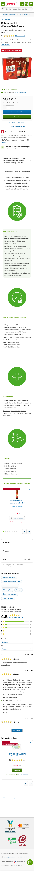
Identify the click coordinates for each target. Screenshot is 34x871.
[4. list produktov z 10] (9, 531)
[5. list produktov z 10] (11, 531)
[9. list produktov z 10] (18, 531)
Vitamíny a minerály (9, 577)
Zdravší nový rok (8, 598)
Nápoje (18, 590)
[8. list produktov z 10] (16, 531)
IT (21, 865)
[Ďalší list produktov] (29, 531)
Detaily (3, 142)
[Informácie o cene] (15, 99)
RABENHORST (6, 20)
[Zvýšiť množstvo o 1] (12, 107)
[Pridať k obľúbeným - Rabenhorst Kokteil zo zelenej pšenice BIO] (29, 489)
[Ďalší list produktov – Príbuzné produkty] (31, 783)
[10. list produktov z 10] (20, 531)
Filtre (2, 645)
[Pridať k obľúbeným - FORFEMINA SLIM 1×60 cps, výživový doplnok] (30, 742)
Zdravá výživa (7, 590)
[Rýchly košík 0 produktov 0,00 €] (31, 4)
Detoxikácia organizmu (10, 585)
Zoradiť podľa (5, 639)
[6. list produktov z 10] (13, 531)
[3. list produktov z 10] (7, 531)
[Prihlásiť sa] (26, 4)
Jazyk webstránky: (7, 861)
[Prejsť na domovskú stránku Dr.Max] (11, 4)
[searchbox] (17, 9)
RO (19, 865)
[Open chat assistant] (30, 862)
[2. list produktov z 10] (6, 531)
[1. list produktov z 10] (4, 531)
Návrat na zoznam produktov (11, 798)
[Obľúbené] (22, 4)
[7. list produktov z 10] (15, 531)
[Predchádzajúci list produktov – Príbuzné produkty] (26, 783)
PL (16, 865)
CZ (14, 865)
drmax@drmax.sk (9, 857)
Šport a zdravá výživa (9, 594)
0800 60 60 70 (24, 857)
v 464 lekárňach (23, 774)
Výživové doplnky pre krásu (11, 581)
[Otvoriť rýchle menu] (3, 4)
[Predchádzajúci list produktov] (24, 531)
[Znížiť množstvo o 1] (4, 107)
